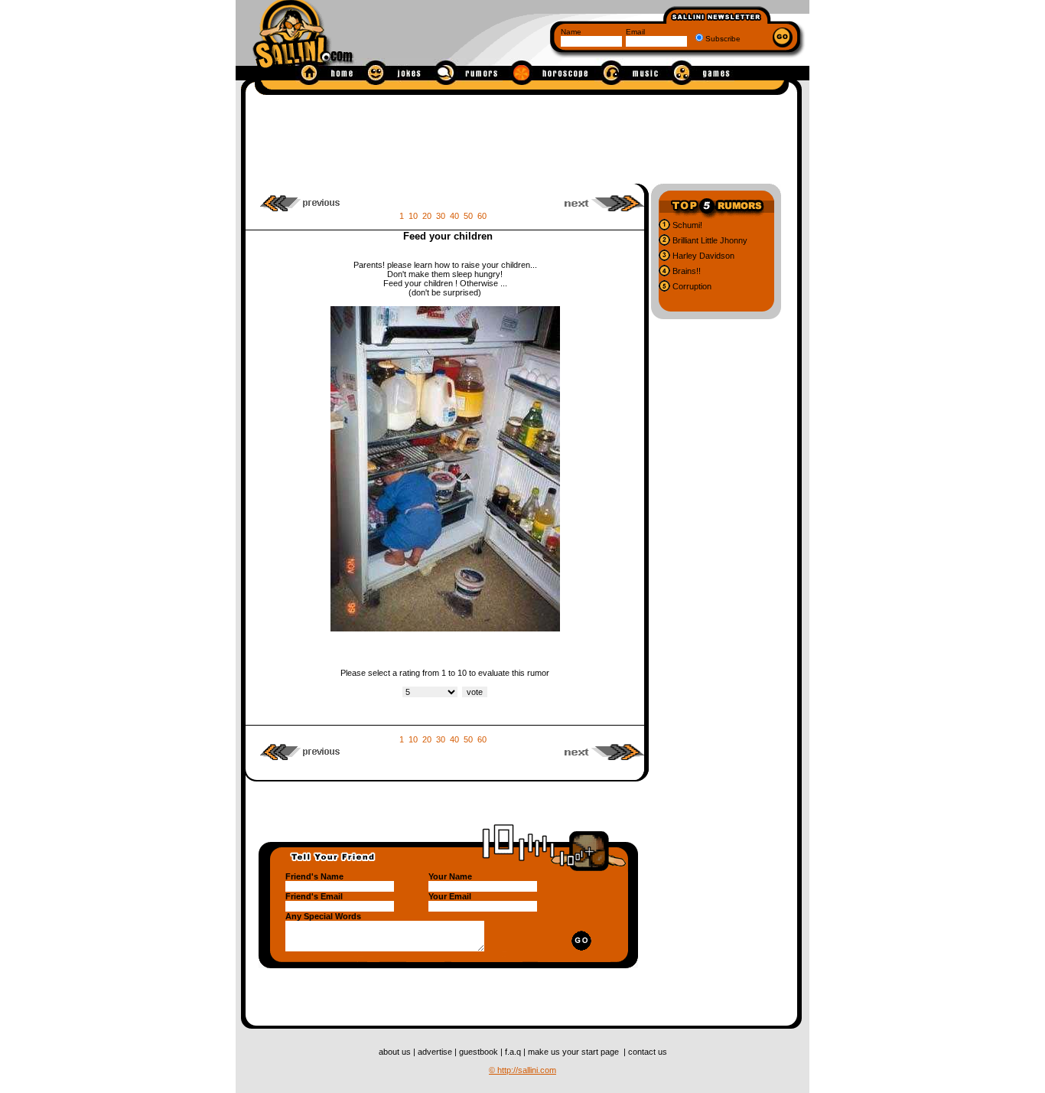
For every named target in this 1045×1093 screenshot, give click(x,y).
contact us (647, 1051)
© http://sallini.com (522, 1070)
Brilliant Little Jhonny (708, 240)
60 (482, 215)
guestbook (479, 1051)
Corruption (690, 286)
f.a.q (514, 1051)
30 (440, 215)
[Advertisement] (521, 136)
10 (413, 215)
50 (468, 215)
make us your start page (574, 1051)
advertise (436, 1051)
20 (426, 215)
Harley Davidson (702, 255)
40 (454, 215)
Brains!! (685, 271)
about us (396, 1051)
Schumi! (686, 225)
